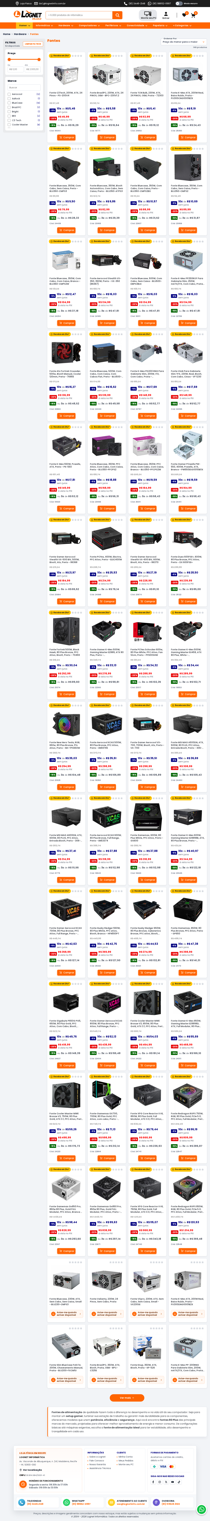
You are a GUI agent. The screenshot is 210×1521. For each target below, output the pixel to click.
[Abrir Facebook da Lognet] (153, 1482)
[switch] (186, 3)
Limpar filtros (33, 44)
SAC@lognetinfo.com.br (52, 3)
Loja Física (26, 3)
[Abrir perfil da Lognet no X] (166, 1482)
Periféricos (111, 25)
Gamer (23, 25)
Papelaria (158, 25)
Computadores (88, 25)
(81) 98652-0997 (162, 3)
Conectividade (135, 25)
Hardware (64, 25)
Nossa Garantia (97, 1464)
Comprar (68, 137)
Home (6, 34)
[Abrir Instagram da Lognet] (159, 1482)
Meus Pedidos (126, 1460)
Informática (43, 25)
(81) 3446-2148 (137, 3)
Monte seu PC (126, 1464)
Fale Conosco (96, 1460)
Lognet (28, 15)
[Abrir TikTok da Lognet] (179, 1482)
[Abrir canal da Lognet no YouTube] (172, 1482)
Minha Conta (126, 1457)
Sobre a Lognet (97, 1457)
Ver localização (32, 1469)
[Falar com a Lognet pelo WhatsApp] (201, 1509)
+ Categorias (180, 25)
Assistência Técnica (100, 1468)
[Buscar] (117, 15)
